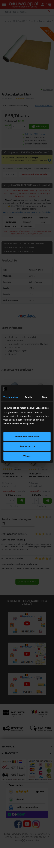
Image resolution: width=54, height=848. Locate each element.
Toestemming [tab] (10, 397)
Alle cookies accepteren (27, 436)
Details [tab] (28, 397)
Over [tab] (44, 397)
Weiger (27, 456)
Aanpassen (25, 446)
